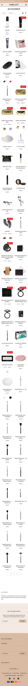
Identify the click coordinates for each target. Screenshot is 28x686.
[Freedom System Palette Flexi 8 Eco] (7, 271)
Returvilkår (23, 673)
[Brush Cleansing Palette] (7, 65)
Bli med (22, 621)
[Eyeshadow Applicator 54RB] (21, 223)
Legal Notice (20, 675)
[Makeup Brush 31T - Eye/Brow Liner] (7, 536)
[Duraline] (7, 22)
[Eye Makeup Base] (21, 180)
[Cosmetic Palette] (7, 138)
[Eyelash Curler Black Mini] (7, 202)
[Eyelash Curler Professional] (21, 202)
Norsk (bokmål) (13, 668)
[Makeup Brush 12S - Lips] (21, 381)
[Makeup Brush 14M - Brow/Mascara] (7, 429)
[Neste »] (19, 573)
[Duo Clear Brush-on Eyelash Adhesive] (21, 158)
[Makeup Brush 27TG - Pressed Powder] (7, 515)
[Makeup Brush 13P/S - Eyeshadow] (21, 407)
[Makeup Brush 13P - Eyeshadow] (7, 407)
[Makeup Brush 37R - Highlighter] (21, 558)
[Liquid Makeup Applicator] (21, 357)
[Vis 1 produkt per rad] (23, 13)
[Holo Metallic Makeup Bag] (21, 335)
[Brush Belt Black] (7, 158)
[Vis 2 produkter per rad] (25, 13)
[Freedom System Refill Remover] (21, 314)
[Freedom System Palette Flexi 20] (21, 271)
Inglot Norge (6, 673)
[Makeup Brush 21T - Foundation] (7, 493)
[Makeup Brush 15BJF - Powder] (21, 429)
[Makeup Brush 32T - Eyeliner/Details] (21, 536)
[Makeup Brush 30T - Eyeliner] (21, 515)
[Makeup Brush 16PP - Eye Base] (21, 450)
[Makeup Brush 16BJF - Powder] (7, 450)
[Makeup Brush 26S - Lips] (21, 493)
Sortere (11, 13)
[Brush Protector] (21, 65)
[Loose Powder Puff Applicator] (7, 381)
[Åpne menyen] (3, 5)
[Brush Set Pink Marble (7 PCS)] (21, 44)
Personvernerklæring (10, 675)
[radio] (4, 81)
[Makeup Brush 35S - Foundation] (7, 558)
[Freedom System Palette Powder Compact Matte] (7, 314)
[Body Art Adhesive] (7, 44)
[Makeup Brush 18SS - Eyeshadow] (21, 472)
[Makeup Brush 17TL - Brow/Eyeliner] (7, 472)
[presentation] (12, 238)
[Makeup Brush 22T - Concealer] (7, 91)
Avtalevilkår (16, 673)
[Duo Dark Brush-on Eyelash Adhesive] (7, 180)
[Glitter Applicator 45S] (7, 335)
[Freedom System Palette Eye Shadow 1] (21, 248)
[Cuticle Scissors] (21, 138)
